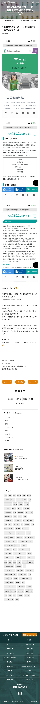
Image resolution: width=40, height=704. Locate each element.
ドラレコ (20, 595)
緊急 (25, 574)
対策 (29, 574)
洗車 (25, 500)
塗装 (14, 595)
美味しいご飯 (7, 553)
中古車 (29, 495)
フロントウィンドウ (9, 533)
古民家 (29, 553)
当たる (31, 520)
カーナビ (27, 595)
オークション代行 (8, 599)
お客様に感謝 (21, 587)
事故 (32, 524)
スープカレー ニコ (24, 549)
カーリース (20, 591)
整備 (14, 512)
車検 (10, 495)
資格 (15, 516)
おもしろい (16, 524)
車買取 (19, 495)
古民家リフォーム (8, 558)
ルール (19, 508)
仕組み (14, 508)
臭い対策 (12, 537)
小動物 (6, 537)
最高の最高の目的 (8, 566)
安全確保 (18, 529)
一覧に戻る (20, 382)
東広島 (13, 500)
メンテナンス (9, 427)
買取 (6, 424)
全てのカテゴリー (10, 417)
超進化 (15, 578)
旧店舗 (6, 582)
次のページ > (33, 382)
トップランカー (8, 520)
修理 (6, 431)
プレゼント (7, 508)
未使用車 (6, 500)
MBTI (10, 524)
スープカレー (7, 549)
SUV (15, 574)
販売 (6, 420)
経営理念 (31, 562)
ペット (28, 533)
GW (14, 495)
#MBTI (31, 399)
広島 (5, 495)
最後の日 (18, 582)
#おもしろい (20, 403)
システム (24, 562)
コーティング (9, 437)
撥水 (17, 599)
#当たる (18, 399)
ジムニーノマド (29, 570)
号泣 (24, 566)
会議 (29, 500)
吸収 (10, 562)
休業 (18, 570)
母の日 (26, 504)
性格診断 (25, 520)
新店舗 (15, 504)
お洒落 (17, 558)
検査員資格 (20, 512)
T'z (11, 578)
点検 (5, 595)
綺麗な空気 (19, 537)
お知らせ (29, 587)
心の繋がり (18, 566)
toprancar (19, 500)
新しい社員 (26, 508)
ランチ (15, 549)
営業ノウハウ (31, 558)
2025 (22, 570)
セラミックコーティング (10, 541)
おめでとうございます (10, 587)
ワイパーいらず (21, 533)
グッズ (6, 578)
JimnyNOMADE (8, 574)
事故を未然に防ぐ (8, 529)
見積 (31, 591)
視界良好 (27, 524)
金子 (25, 516)
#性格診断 (10, 399)
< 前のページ (7, 382)
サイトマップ (30, 679)
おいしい (23, 558)
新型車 (20, 574)
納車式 (7, 441)
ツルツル (17, 545)
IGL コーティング (8, 545)
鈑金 (10, 595)
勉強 (5, 562)
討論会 (20, 504)
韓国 (5, 524)
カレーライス (22, 553)
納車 (23, 582)
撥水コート (25, 529)
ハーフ (20, 516)
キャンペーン (7, 504)
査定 (27, 591)
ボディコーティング (29, 537)
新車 (24, 495)
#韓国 (25, 399)
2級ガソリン (29, 512)
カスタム (7, 434)
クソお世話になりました (25, 578)
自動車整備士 (7, 512)
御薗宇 (11, 582)
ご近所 (15, 553)
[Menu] (37, 2)
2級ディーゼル (8, 516)
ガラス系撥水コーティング (25, 541)
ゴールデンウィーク (9, 570)
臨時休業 (13, 591)
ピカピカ (24, 545)
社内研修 (6, 591)
